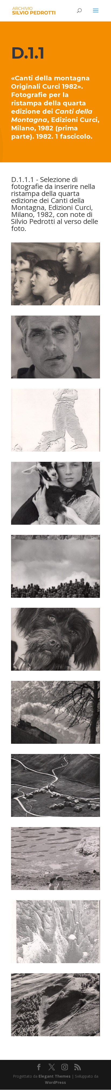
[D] (55, 303)
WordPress (55, 1082)
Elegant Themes (55, 1076)
